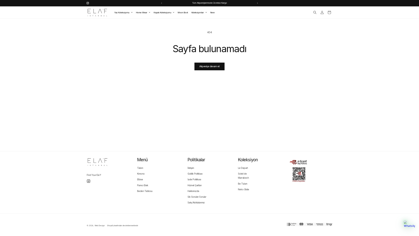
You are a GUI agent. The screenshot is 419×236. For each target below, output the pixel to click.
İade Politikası (194, 179)
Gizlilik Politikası (195, 173)
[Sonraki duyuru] (257, 3)
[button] (315, 12)
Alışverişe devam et (209, 66)
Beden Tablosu (145, 191)
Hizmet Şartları (195, 185)
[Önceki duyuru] (161, 3)
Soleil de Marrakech (243, 175)
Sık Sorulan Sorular (197, 196)
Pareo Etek (142, 185)
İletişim (191, 168)
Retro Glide (243, 189)
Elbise (140, 179)
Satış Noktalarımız (196, 202)
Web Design (100, 225)
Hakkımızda (193, 191)
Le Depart (243, 168)
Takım (140, 168)
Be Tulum (242, 183)
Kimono (141, 173)
